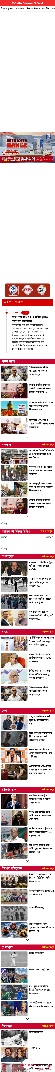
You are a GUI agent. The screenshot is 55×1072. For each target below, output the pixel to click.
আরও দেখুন (48, 445)
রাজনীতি (45, 8)
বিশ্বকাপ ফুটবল (7, 8)
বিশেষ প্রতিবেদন (33, 8)
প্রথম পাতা (20, 8)
